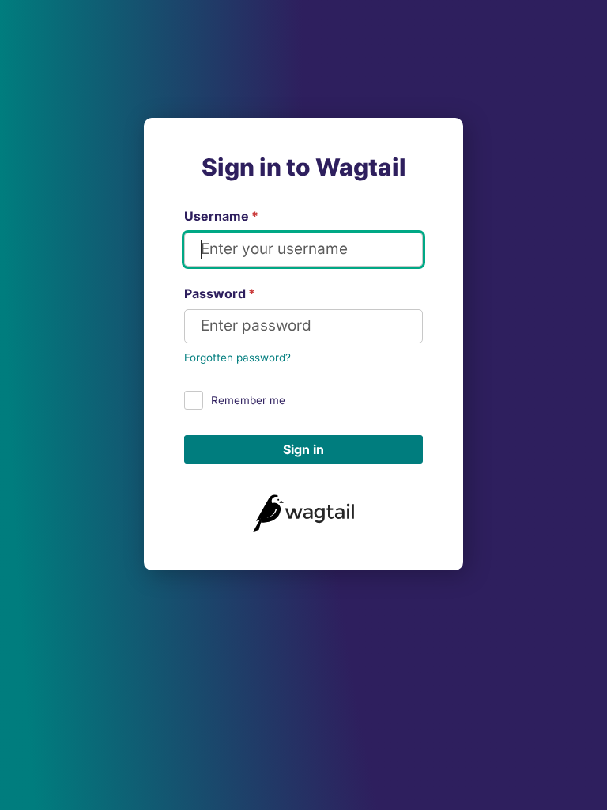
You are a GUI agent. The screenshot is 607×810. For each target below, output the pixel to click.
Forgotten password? (237, 357)
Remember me (248, 400)
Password (219, 293)
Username (221, 216)
